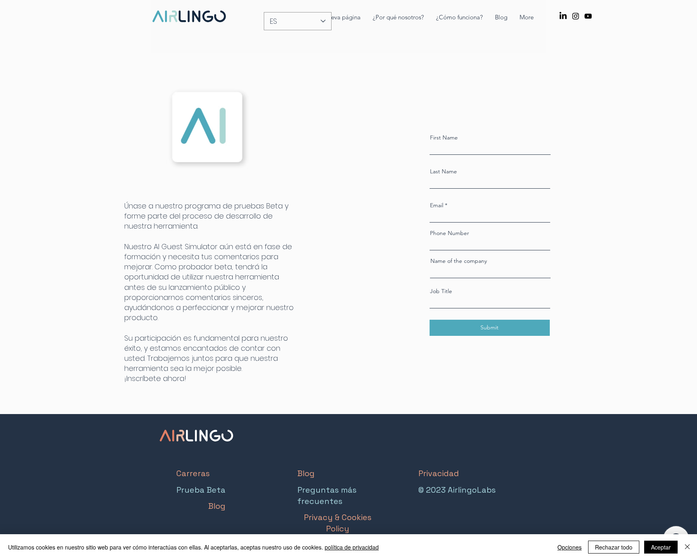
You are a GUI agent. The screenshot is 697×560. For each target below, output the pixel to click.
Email (436, 205)
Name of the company (458, 261)
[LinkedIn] (563, 16)
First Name (444, 137)
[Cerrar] (687, 547)
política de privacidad (352, 547)
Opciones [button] (569, 547)
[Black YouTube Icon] (588, 16)
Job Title (441, 291)
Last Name (443, 171)
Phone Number (449, 233)
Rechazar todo (613, 547)
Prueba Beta (200, 490)
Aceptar (661, 547)
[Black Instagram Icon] (575, 16)
